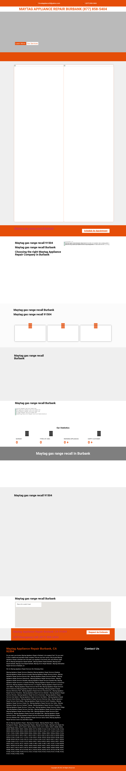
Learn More (20, 43)
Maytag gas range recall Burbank (34, 228)
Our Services (32, 43)
